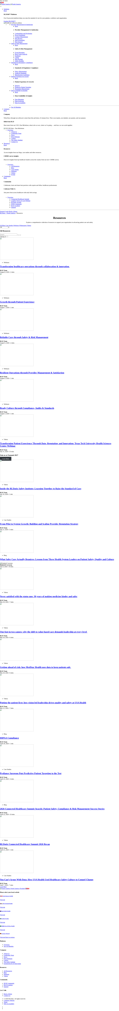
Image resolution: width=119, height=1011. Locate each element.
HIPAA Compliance (9, 738)
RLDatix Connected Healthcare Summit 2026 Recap (25, 844)
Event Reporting (20, 52)
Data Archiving (19, 101)
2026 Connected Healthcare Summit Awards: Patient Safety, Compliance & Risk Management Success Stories (52, 809)
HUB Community (9, 983)
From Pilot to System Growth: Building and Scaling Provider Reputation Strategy (39, 524)
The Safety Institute (9, 962)
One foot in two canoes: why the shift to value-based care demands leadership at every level (43, 632)
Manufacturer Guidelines (22, 75)
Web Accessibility (9, 1004)
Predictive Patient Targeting (23, 87)
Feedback (18, 56)
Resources (7, 143)
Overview (10, 130)
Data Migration (19, 99)
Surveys (17, 85)
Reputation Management (22, 89)
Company (6, 109)
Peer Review (18, 38)
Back (5, 11)
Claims (17, 57)
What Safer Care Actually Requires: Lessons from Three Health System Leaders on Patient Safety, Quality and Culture (57, 559)
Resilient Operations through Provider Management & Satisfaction (32, 372)
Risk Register (19, 59)
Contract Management (21, 37)
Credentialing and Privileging (23, 33)
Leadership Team (9, 955)
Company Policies (9, 1000)
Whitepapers (23, 225)
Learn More (5, 459)
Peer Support (18, 42)
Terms (5, 1002)
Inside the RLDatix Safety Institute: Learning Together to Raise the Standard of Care (40, 488)
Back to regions (10, 937)
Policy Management (21, 71)
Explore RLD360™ (10, 21)
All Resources (8, 971)
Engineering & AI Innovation (12, 963)
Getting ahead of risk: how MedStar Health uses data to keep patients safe (35, 667)
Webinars (16, 225)
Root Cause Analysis (21, 54)
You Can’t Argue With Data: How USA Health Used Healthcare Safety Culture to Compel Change (46, 879)
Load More (3, 887)
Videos (29, 225)
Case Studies (9, 225)
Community (7, 176)
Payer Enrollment (20, 35)
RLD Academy (8, 985)
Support (2, 211)
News (5, 957)
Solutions (6, 9)
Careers (6, 960)
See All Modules (8, 946)
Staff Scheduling (20, 40)
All (1, 225)
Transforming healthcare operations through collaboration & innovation (35, 266)
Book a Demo (13, 211)
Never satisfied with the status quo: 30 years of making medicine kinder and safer (38, 596)
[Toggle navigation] (0, 6)
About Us (6, 953)
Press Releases (8, 958)
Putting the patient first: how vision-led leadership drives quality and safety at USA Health (43, 702)
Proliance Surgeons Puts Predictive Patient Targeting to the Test (30, 773)
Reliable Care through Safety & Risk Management (24, 337)
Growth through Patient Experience (17, 302)
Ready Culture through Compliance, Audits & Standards (27, 408)
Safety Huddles (19, 61)
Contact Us (7, 995)
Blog (3, 225)
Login (7, 211)
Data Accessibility (20, 103)
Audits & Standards (20, 73)
